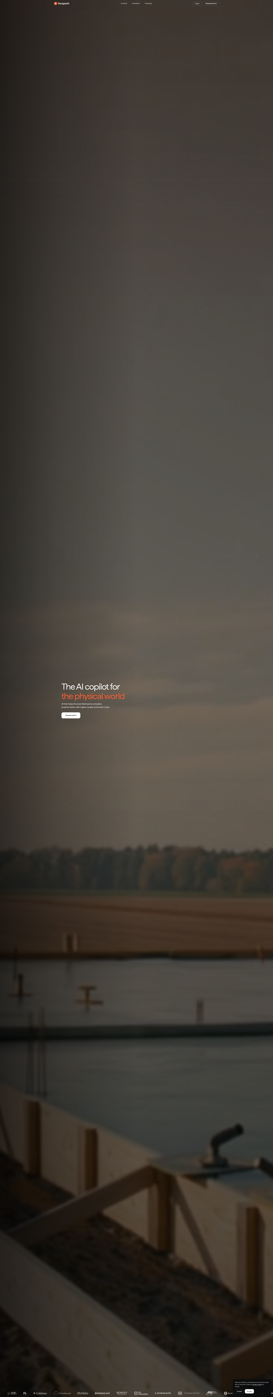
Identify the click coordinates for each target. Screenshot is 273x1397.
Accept (249, 1391)
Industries (136, 3)
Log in (197, 3)
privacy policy (257, 1384)
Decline (239, 1391)
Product (124, 3)
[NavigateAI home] (61, 3)
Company (148, 3)
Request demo (211, 3)
